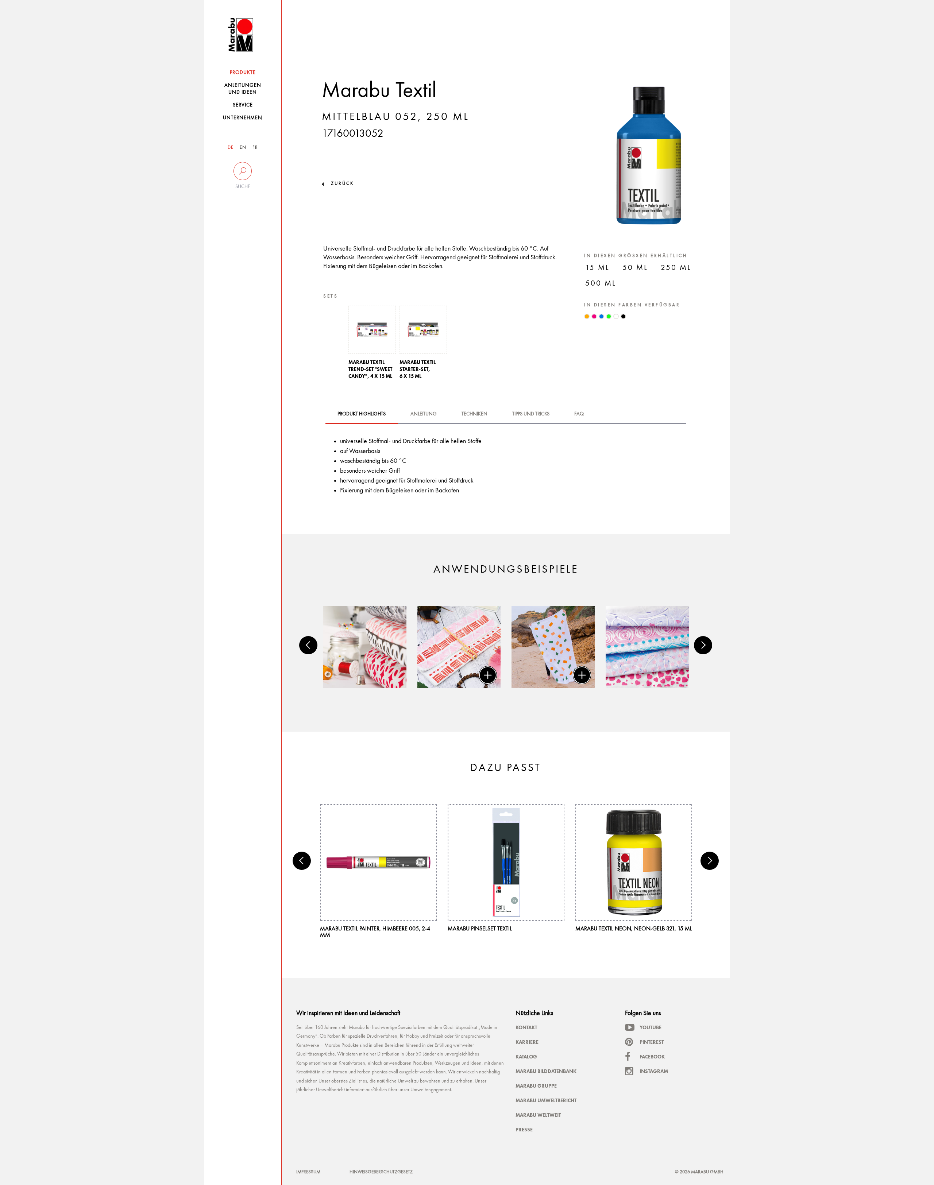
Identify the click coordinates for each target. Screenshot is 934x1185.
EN (243, 147)
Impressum (308, 1172)
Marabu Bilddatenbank (546, 1071)
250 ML (676, 268)
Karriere (527, 1042)
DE (231, 147)
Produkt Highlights (361, 414)
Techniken (474, 414)
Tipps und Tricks (530, 414)
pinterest (652, 1042)
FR (255, 147)
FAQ (579, 414)
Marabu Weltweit (538, 1115)
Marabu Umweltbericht (546, 1100)
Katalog (526, 1056)
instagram (654, 1071)
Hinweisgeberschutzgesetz (381, 1172)
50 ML (635, 268)
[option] (372, 344)
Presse (524, 1129)
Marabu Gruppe (536, 1086)
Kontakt (526, 1027)
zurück (342, 183)
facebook (652, 1056)
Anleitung (423, 414)
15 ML (597, 268)
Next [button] (703, 645)
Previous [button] (308, 645)
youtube (650, 1027)
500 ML (600, 283)
